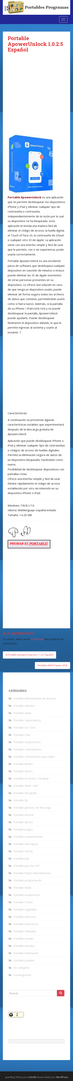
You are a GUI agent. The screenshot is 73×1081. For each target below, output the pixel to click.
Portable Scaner (23, 902)
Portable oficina (23, 851)
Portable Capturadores (27, 720)
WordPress (62, 1077)
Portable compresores (27, 742)
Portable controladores (27, 749)
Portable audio (22, 713)
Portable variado (23, 938)
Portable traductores (26, 924)
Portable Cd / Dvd (24, 727)
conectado (37, 639)
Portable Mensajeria (25, 844)
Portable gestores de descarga (32, 807)
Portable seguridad (24, 909)
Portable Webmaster (26, 953)
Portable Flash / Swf (25, 786)
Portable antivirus (24, 705)
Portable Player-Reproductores (32, 873)
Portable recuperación (26, 895)
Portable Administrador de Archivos (34, 698)
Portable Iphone (23, 822)
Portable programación (27, 880)
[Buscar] (60, 993)
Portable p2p (21, 858)
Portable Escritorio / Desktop (31, 778)
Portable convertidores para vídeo (34, 756)
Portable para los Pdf (26, 866)
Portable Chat (21, 735)
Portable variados (24, 946)
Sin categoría (21, 967)
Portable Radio (22, 887)
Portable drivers (23, 771)
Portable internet (23, 815)
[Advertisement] (36, 96)
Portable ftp (20, 800)
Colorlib (32, 1077)
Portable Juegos (23, 829)
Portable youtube (23, 960)
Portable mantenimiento (28, 836)
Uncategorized (22, 975)
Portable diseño (23, 764)
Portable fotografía (25, 793)
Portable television (24, 916)
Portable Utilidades (24, 931)
